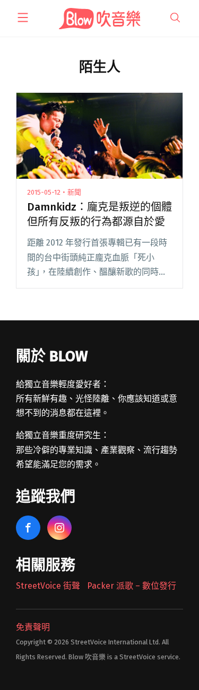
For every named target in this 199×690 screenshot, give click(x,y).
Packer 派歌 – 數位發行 (131, 586)
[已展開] (23, 17)
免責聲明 (33, 627)
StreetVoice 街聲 (48, 586)
